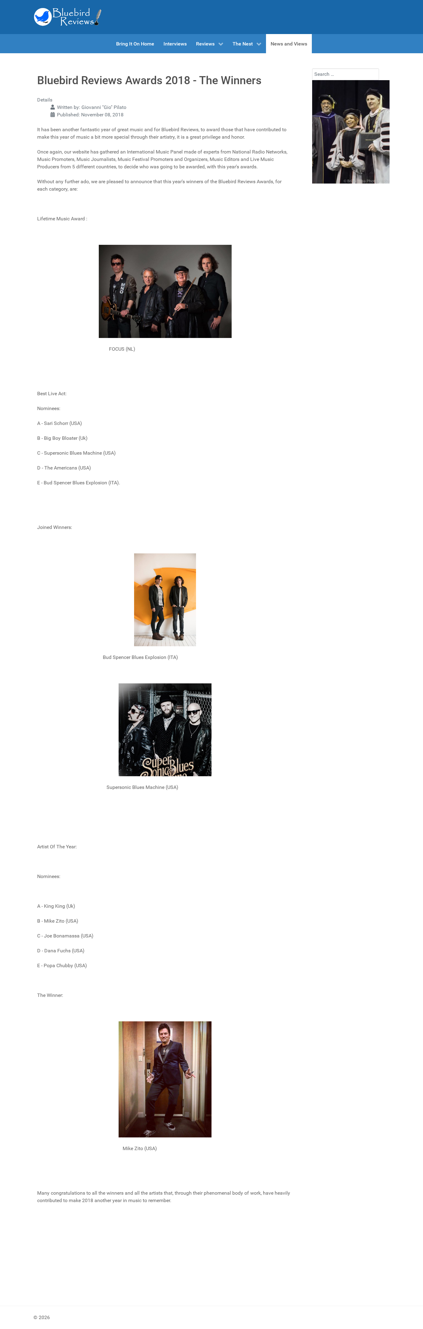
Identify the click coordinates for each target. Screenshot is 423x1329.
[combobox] (345, 74)
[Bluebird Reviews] (67, 17)
